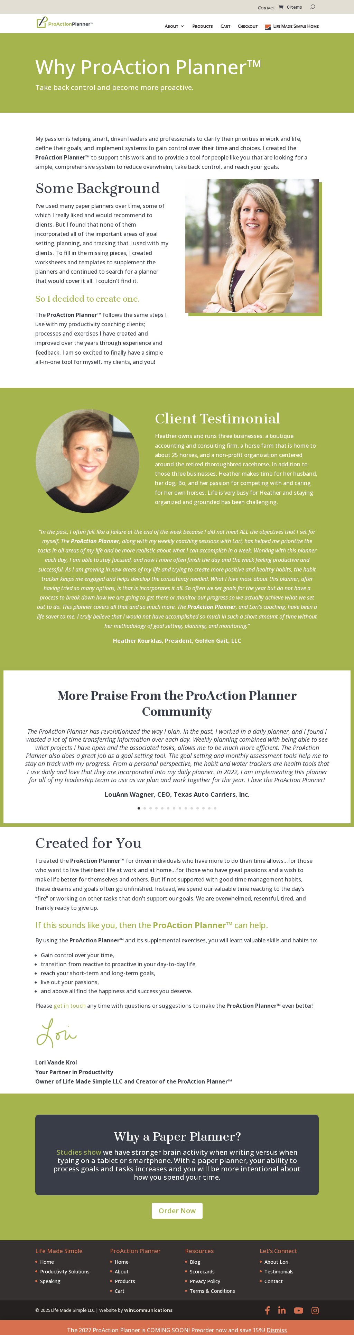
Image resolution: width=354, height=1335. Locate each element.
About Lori (276, 1262)
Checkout (248, 26)
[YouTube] (298, 1310)
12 (203, 808)
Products (203, 26)
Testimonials (279, 1271)
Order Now (177, 1210)
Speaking (50, 1281)
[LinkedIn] (282, 1310)
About (171, 26)
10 (191, 808)
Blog (195, 1262)
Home (47, 1262)
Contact (266, 8)
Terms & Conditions (212, 1291)
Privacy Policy (205, 1281)
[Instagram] (315, 1310)
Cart (225, 26)
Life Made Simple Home (295, 26)
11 (197, 808)
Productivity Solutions (65, 1271)
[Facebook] (267, 1310)
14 (215, 808)
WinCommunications (148, 1310)
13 (209, 808)
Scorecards (202, 1271)
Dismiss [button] (277, 1330)
